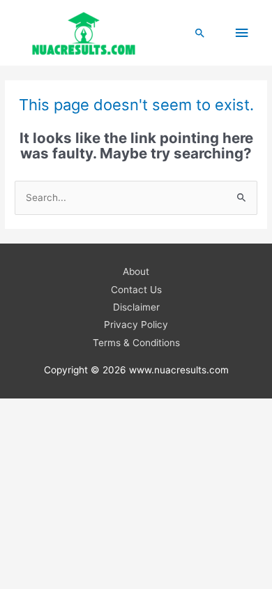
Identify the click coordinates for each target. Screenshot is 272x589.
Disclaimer (136, 307)
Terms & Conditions (136, 342)
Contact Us (136, 289)
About (136, 271)
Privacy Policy (136, 324)
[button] (200, 33)
